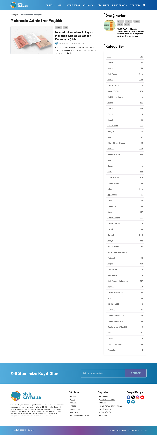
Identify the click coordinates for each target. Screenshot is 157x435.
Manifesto (132, 430)
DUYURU (74, 412)
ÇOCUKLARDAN (73, 5)
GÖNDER (136, 373)
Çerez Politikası (114, 430)
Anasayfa (14, 14)
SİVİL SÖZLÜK (105, 412)
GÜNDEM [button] (50, 5)
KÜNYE (103, 403)
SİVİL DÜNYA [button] (88, 5)
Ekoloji (136, 21)
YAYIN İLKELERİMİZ (107, 400)
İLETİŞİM (103, 415)
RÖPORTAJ (75, 409)
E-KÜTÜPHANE (106, 409)
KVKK (124, 430)
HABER (73, 396)
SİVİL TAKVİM (104, 5)
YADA (127, 25)
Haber (58, 27)
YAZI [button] (60, 5)
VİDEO (73, 406)
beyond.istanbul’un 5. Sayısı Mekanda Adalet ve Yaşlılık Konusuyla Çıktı (74, 35)
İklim (120, 25)
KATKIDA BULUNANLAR (80, 415)
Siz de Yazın (142, 430)
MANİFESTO (104, 396)
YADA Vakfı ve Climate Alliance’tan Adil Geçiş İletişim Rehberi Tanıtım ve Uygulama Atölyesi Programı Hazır (130, 32)
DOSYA (74, 403)
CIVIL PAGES (135, 5)
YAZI (73, 400)
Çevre (120, 21)
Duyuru (128, 21)
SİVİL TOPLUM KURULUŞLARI (111, 406)
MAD (65, 27)
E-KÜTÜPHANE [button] (118, 5)
